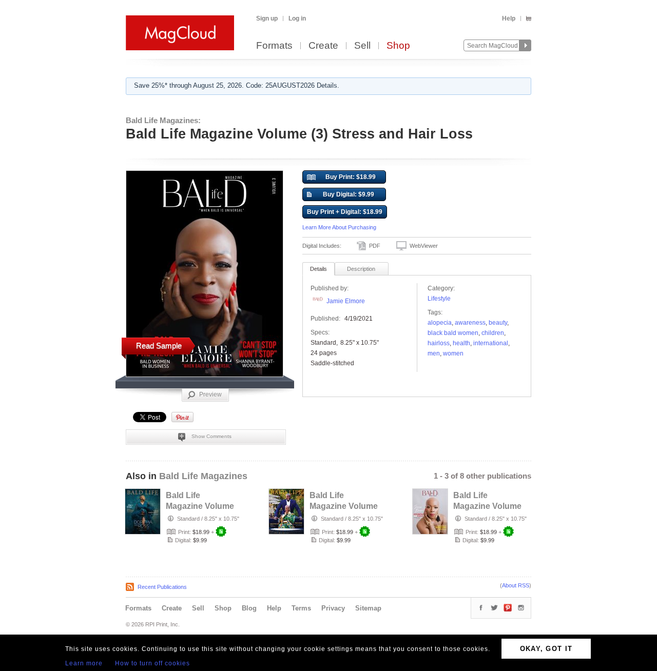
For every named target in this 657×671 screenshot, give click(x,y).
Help (508, 18)
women (453, 353)
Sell (362, 46)
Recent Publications (162, 587)
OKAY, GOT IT (546, 649)
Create (323, 46)
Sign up (267, 18)
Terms (301, 608)
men (434, 353)
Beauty (498, 322)
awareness (470, 322)
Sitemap (368, 608)
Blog (249, 608)
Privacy (333, 608)
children (492, 333)
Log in (297, 18)
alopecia (440, 322)
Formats (274, 46)
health (461, 343)
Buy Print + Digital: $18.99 (344, 211)
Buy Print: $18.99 (350, 177)
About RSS (515, 585)
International (490, 343)
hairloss (439, 343)
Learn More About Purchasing (339, 227)
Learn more (84, 663)
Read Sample (159, 345)
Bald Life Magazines (203, 476)
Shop (398, 46)
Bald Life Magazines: (163, 120)
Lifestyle (439, 298)
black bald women (453, 333)
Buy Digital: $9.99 (348, 194)
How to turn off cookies (152, 663)
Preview (210, 394)
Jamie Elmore (345, 301)
